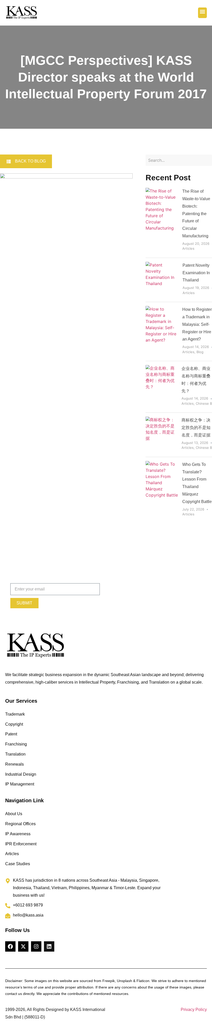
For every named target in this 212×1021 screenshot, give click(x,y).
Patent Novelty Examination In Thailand (196, 272)
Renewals (14, 764)
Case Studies (17, 864)
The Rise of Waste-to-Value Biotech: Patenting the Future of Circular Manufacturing (196, 213)
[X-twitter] (23, 946)
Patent (11, 734)
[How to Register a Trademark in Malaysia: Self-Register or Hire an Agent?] (162, 331)
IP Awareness (18, 834)
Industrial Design (20, 774)
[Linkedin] (49, 946)
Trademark (15, 714)
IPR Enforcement (20, 844)
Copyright (14, 724)
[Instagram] (36, 946)
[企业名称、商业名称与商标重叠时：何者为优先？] (162, 387)
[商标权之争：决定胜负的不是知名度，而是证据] (162, 435)
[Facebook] (10, 946)
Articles (188, 248)
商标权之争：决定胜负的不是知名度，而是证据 (195, 427)
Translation (15, 754)
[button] (202, 12)
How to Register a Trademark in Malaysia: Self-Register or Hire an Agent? (197, 324)
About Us (13, 814)
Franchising (16, 744)
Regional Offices (20, 824)
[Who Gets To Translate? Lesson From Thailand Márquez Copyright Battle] (162, 490)
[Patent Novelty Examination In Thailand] (162, 280)
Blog (199, 352)
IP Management (19, 784)
